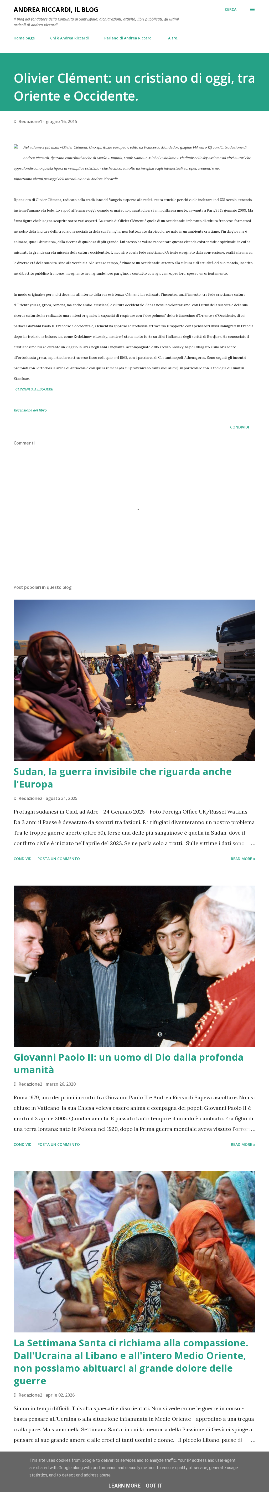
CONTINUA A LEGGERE (33, 389)
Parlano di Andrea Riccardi (128, 37)
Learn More (124, 1486)
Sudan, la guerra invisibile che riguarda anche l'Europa (123, 777)
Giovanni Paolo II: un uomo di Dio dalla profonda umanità (129, 1063)
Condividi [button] (239, 427)
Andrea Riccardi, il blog (56, 9)
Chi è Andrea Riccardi (69, 37)
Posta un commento (59, 858)
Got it (154, 1486)
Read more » (243, 858)
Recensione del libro (30, 410)
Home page (24, 37)
